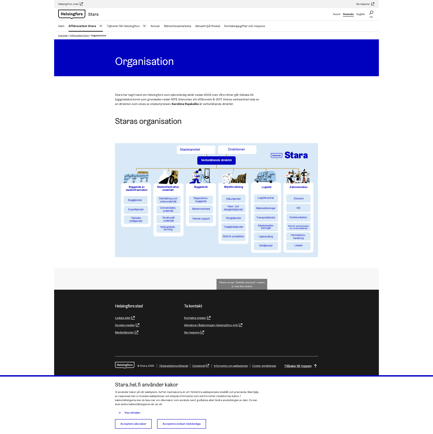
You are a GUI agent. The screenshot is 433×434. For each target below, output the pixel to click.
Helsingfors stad (68, 4)
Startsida (63, 35)
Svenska (348, 14)
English (360, 14)
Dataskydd (198, 366)
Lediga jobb (122, 318)
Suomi (336, 14)
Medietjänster (124, 332)
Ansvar (155, 26)
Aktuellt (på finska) (207, 26)
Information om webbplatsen (231, 366)
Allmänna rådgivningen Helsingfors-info (211, 325)
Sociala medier (125, 325)
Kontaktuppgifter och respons (244, 26)
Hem (61, 26)
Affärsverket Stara (82, 26)
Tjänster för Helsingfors (123, 26)
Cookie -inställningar (264, 366)
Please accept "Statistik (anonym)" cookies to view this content (242, 284)
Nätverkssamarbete (177, 26)
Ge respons (363, 4)
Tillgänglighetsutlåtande (173, 366)
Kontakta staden (195, 318)
